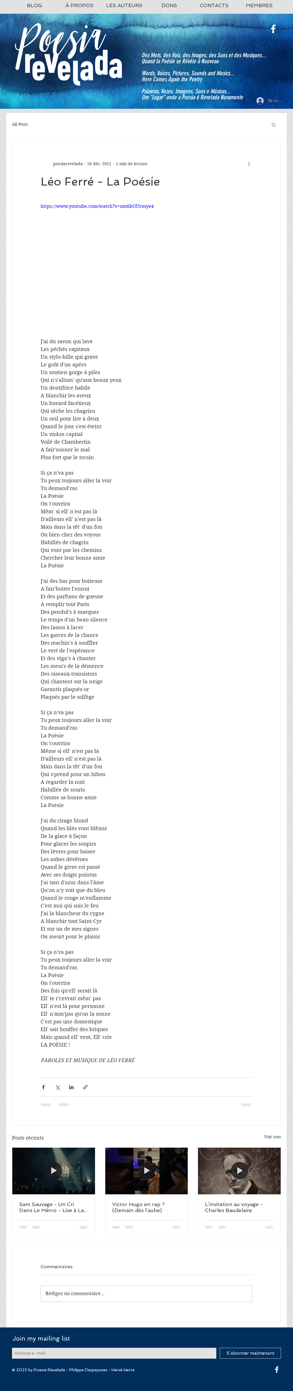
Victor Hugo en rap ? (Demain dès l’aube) (138, 1207)
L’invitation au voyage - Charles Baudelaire (234, 1207)
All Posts (20, 124)
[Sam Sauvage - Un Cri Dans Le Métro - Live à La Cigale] (53, 1171)
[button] (273, 124)
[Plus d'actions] (249, 163)
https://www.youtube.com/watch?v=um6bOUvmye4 (97, 206)
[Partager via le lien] (85, 1087)
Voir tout (272, 1136)
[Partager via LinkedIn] (71, 1087)
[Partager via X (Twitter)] (57, 1087)
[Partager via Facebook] (43, 1087)
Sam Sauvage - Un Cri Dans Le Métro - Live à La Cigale (51, 1207)
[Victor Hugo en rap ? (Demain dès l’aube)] (146, 1171)
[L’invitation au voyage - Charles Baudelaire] (239, 1171)
